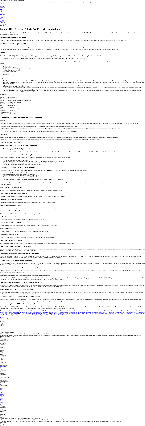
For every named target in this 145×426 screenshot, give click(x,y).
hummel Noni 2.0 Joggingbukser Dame (9, 312)
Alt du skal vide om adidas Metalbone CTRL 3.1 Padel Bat (34, 312)
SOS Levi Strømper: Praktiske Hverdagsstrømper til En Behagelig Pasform (48, 310)
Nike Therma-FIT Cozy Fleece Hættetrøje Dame (78, 310)
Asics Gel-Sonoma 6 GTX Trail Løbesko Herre (114, 312)
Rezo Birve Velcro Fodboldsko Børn (60, 314)
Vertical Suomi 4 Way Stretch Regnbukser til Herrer (38, 314)
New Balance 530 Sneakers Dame (77, 312)
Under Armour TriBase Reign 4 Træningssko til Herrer (94, 313)
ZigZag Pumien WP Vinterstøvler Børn (58, 312)
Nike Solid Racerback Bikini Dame (133, 310)
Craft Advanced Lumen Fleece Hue (20, 310)
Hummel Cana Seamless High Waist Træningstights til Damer (65, 313)
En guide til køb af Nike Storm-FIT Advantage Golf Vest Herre (124, 313)
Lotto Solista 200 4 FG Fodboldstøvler (135, 312)
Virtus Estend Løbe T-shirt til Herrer (9, 313)
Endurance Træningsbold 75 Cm (94, 312)
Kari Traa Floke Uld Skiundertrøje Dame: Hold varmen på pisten (34, 313)
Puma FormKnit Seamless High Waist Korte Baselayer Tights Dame (107, 310)
